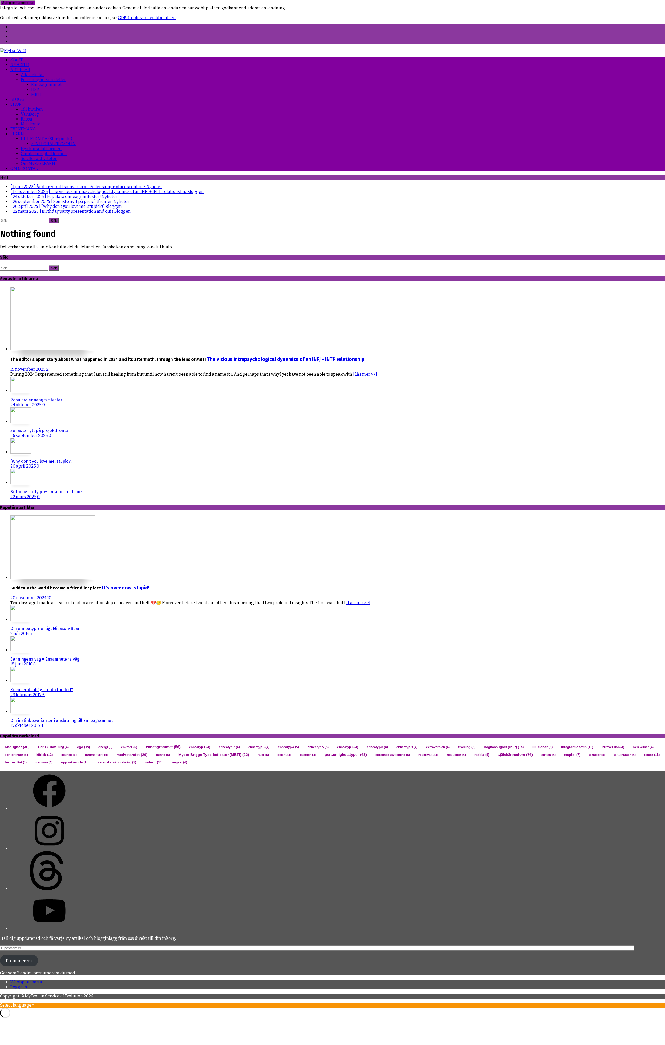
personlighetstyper (346, 755)
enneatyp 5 (318, 747)
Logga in (18, 986)
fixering (466, 747)
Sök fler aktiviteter (39, 158)
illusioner (542, 747)
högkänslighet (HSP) (504, 747)
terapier (597, 755)
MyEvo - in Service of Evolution (54, 996)
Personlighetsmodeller (43, 79)
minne (163, 755)
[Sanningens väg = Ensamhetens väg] (20, 650)
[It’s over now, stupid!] (52, 577)
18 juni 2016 (21, 664)
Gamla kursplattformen (44, 153)
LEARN (17, 133)
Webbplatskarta (26, 982)
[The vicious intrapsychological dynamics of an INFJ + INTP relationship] (52, 349)
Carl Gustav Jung (53, 747)
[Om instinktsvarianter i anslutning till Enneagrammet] (20, 711)
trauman (43, 762)
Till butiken (32, 109)
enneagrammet (163, 747)
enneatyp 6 (347, 747)
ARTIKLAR (20, 69)
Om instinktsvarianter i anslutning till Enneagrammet (61, 720)
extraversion (438, 747)
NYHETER (19, 64)
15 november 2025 (27, 369)
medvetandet (132, 755)
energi (105, 747)
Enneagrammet (46, 84)
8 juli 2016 (20, 633)
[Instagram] (49, 848)
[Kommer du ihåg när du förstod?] (20, 680)
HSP (35, 89)
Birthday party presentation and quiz (46, 491)
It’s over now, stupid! (79, 588)
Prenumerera (19, 960)
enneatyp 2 (229, 747)
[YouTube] (49, 928)
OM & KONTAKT (25, 168)
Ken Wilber (643, 747)
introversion (613, 747)
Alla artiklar (32, 74)
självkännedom (515, 754)
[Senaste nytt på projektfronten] (20, 421)
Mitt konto (31, 124)
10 (49, 597)
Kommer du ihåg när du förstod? (41, 689)
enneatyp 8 (377, 747)
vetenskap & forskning (117, 762)
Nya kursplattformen (41, 148)
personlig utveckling (392, 755)
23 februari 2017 (26, 694)
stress (548, 755)
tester (652, 755)
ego (83, 747)
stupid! (572, 755)
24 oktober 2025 (26, 404)
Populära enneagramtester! (36, 399)
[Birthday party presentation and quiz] (20, 482)
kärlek (44, 755)
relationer (456, 755)
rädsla (481, 755)
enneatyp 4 (288, 747)
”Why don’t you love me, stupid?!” (41, 461)
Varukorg (30, 114)
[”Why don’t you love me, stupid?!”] (20, 452)
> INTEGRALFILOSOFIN (53, 143)
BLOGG (17, 99)
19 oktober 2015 (25, 725)
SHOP (15, 104)
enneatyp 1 (199, 747)
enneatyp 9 (406, 747)
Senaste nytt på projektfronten (40, 430)
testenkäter (625, 755)
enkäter (129, 747)
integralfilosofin (577, 747)
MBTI (36, 94)
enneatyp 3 (258, 747)
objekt (284, 755)
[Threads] (49, 888)
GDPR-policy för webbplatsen (147, 17)
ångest (179, 762)
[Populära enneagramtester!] (20, 390)
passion (308, 755)
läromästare (96, 755)
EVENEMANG (23, 129)
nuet (263, 755)
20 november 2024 (28, 597)
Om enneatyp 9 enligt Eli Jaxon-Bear (45, 628)
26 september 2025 (29, 435)
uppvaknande (75, 762)
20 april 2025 (23, 466)
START (16, 59)
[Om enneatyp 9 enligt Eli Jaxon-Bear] (20, 619)
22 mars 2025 (23, 496)
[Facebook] (49, 808)
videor (154, 762)
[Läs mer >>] (365, 374)
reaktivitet (428, 755)
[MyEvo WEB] (13, 50)
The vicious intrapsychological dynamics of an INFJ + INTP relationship (187, 359)
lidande (69, 755)
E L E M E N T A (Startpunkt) (46, 138)
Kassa (26, 119)
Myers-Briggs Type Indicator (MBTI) (213, 755)
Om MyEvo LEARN (38, 163)
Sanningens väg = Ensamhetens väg (44, 659)
